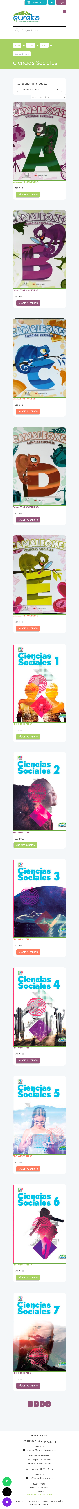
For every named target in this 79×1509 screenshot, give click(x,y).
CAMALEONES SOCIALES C (25, 398)
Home (17, 45)
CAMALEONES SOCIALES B (25, 290)
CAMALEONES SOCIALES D (26, 507)
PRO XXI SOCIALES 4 (22, 1047)
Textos (44, 45)
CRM (49, 1494)
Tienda (30, 45)
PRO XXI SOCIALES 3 (22, 939)
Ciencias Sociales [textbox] (38, 89)
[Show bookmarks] (51, 2)
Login (61, 2)
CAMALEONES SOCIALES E (25, 615)
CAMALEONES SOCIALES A (25, 181)
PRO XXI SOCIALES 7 (22, 1373)
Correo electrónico (36, 1494)
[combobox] (39, 89)
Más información (25, 845)
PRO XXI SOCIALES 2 (23, 832)
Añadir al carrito (28, 194)
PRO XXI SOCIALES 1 (22, 724)
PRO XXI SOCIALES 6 (22, 1264)
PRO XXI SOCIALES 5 (22, 1156)
